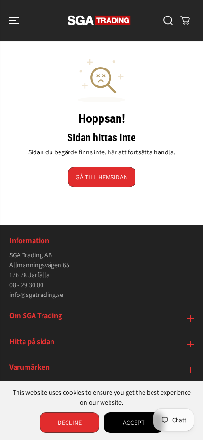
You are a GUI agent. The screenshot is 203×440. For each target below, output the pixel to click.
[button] (15, 20)
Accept (133, 422)
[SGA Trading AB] (99, 20)
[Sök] (168, 20)
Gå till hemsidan (102, 177)
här (112, 152)
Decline (70, 422)
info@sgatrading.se (36, 294)
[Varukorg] (185, 20)
